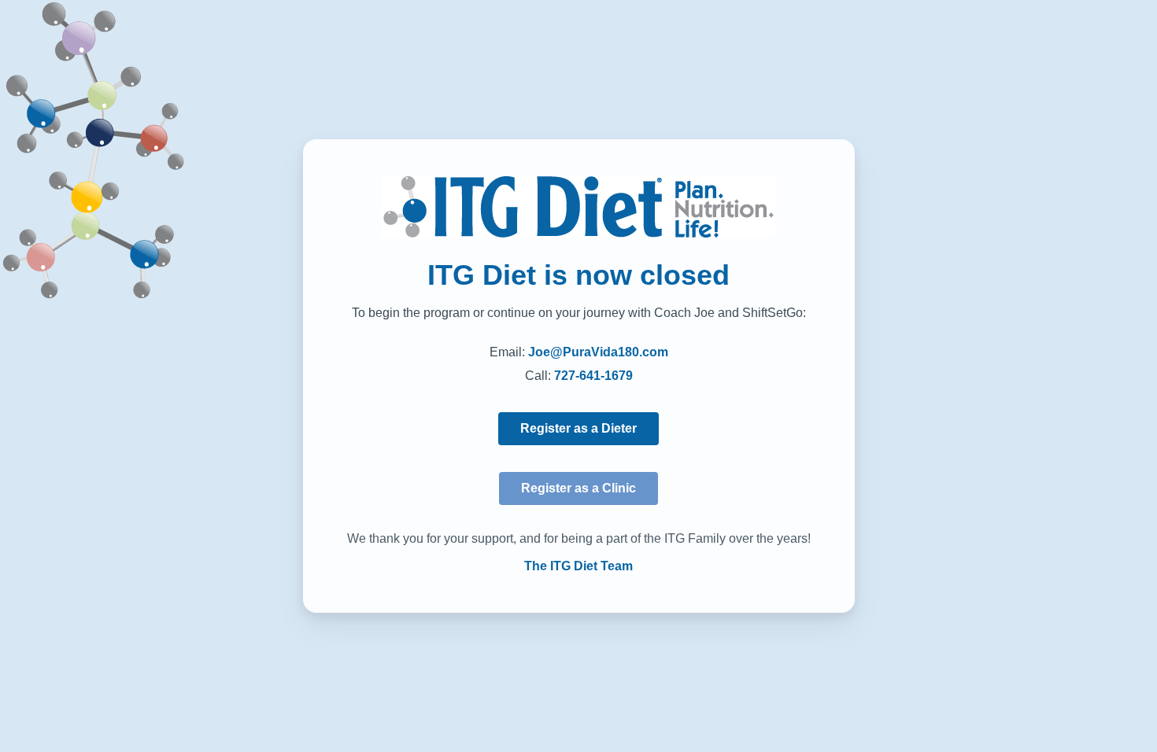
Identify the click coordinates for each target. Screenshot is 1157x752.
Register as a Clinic (578, 488)
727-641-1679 (593, 375)
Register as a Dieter (578, 428)
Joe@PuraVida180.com (598, 352)
